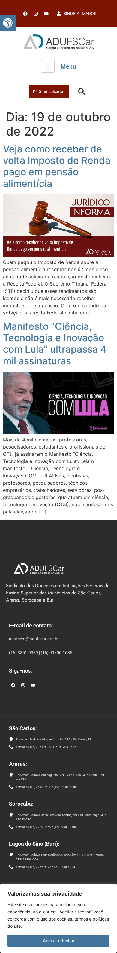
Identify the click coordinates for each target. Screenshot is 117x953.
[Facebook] (25, 13)
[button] (8, 23)
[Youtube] (46, 13)
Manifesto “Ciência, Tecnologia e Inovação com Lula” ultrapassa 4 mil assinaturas (54, 343)
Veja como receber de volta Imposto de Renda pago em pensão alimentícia (56, 166)
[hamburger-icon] (48, 66)
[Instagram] (23, 685)
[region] (58, 918)
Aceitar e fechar (58, 940)
